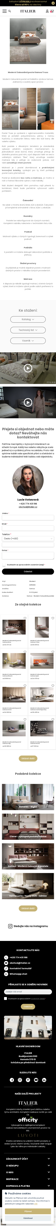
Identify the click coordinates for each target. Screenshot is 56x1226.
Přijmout (28, 1211)
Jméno (5, 513)
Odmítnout (28, 1218)
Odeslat (28, 571)
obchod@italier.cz (28, 506)
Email (5, 524)
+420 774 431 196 (28, 503)
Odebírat (28, 1006)
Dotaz (5, 550)
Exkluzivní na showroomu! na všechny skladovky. (28, 4)
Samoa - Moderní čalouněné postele (40, 596)
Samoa (32, 589)
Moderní (32, 581)
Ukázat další (28, 758)
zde (36, 1204)
